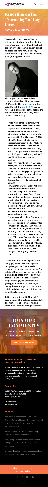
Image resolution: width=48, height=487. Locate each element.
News (25, 29)
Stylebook (9, 451)
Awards (8, 431)
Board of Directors (27, 420)
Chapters (17, 426)
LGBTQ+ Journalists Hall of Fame (17, 434)
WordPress (24, 484)
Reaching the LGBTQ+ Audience (23, 454)
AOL (24, 174)
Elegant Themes (23, 481)
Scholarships (33, 451)
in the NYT (28, 106)
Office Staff (16, 423)
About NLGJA (18, 468)
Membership (9, 439)
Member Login (27, 443)
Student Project (20, 451)
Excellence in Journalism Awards (24, 431)
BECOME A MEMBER (24, 342)
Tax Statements (28, 423)
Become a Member (23, 471)
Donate (29, 468)
